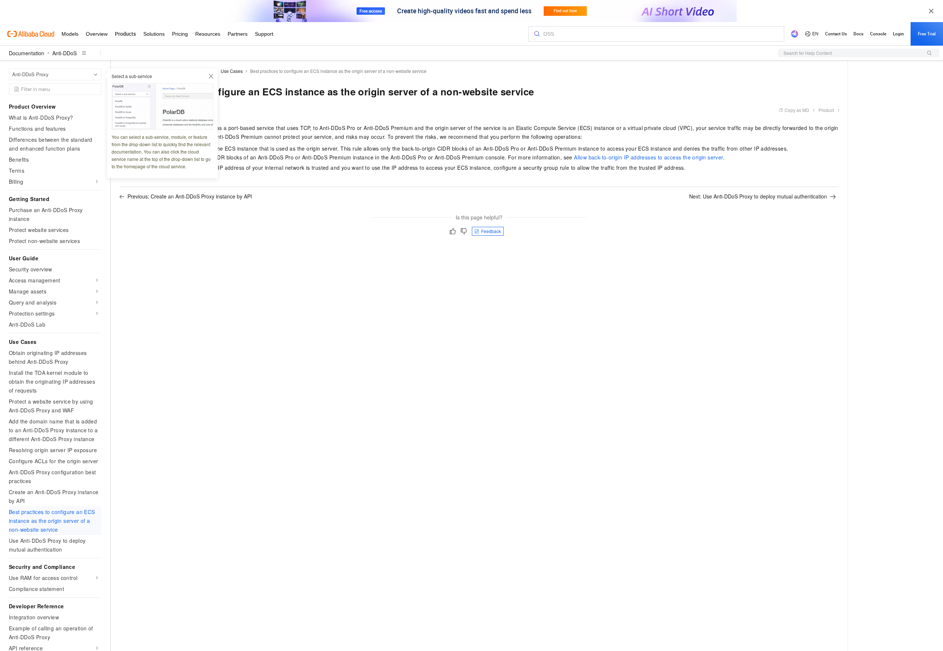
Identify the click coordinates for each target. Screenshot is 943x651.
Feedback (491, 231)
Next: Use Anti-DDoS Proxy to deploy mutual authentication (758, 196)
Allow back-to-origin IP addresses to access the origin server (648, 157)
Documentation (26, 53)
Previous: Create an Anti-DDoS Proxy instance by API (189, 196)
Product (826, 110)
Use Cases (232, 71)
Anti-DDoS (64, 53)
